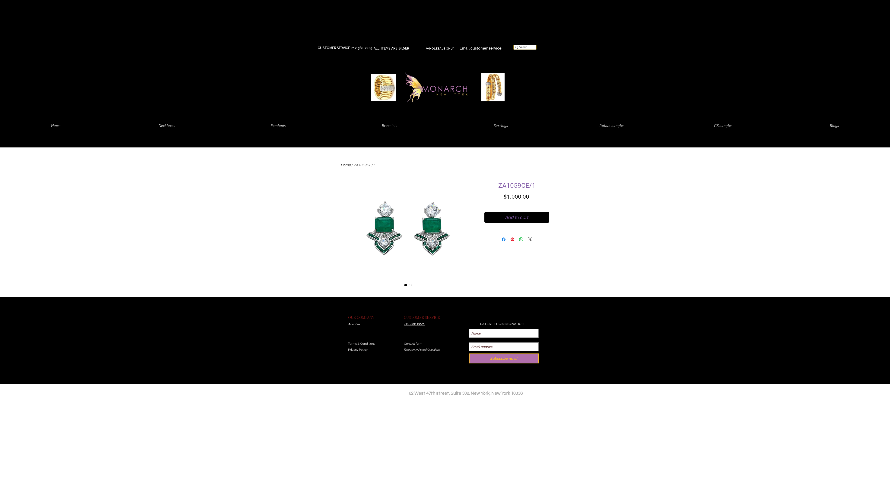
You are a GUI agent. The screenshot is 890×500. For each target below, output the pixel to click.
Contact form (413, 343)
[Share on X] (530, 239)
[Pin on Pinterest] (512, 239)
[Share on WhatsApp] (521, 239)
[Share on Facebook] (503, 239)
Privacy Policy (358, 349)
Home (346, 165)
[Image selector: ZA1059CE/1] (405, 285)
